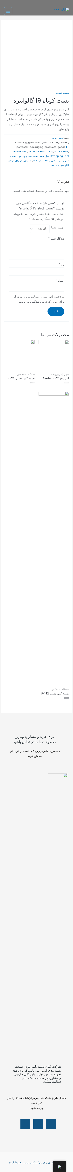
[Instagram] (38, 1124)
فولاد (35, 160)
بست (41, 156)
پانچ (25, 156)
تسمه (13, 156)
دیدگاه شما (56, 238)
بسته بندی (33, 156)
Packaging (46, 151)
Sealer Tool (61, 151)
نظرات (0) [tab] (62, 182)
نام (61, 265)
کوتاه (11, 160)
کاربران (28, 160)
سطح (47, 160)
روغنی (54, 160)
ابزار (47, 156)
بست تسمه (62, 93)
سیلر (41, 160)
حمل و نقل (64, 160)
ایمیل (60, 281)
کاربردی (19, 160)
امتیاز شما (57, 227)
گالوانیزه (65, 165)
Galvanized (20, 151)
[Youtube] (51, 1124)
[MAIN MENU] (8, 11)
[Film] (25, 1124)
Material (34, 151)
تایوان (19, 156)
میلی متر (55, 165)
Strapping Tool (59, 156)
